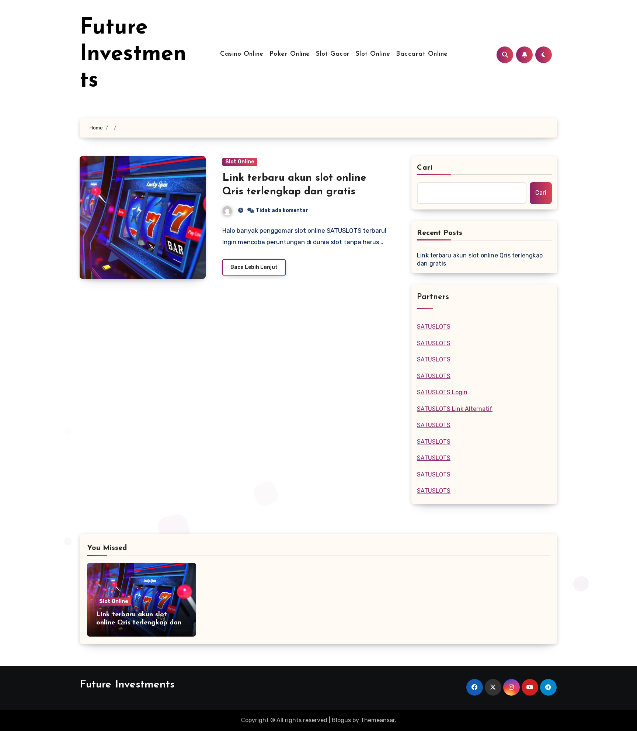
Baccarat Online (422, 54)
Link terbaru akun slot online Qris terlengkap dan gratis (480, 259)
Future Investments (133, 54)
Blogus (341, 720)
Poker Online (289, 54)
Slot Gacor (333, 54)
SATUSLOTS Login (442, 392)
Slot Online (373, 54)
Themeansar (378, 720)
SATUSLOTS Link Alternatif (454, 408)
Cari (425, 168)
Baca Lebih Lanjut (254, 267)
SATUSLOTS (433, 326)
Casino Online (242, 54)
